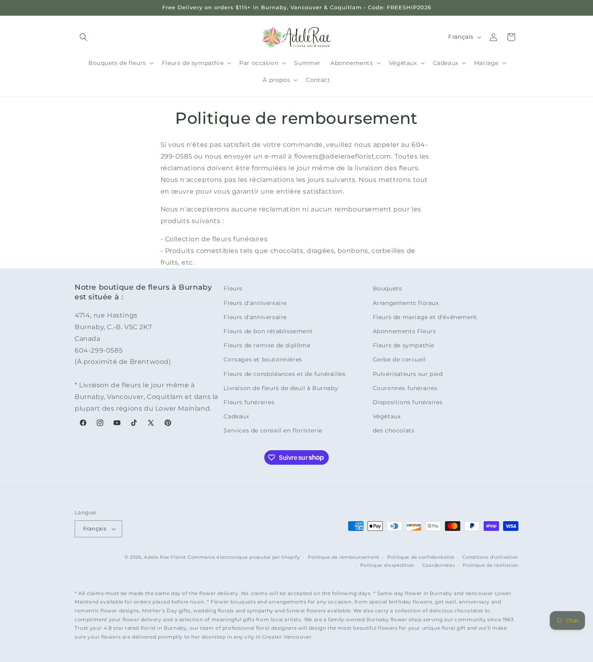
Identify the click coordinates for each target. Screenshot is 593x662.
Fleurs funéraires (248, 402)
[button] (83, 37)
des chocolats (394, 430)
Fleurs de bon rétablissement (268, 331)
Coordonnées (438, 565)
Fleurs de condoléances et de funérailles (284, 374)
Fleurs (232, 288)
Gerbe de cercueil (399, 359)
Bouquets (387, 288)
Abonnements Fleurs (404, 331)
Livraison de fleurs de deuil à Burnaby (280, 388)
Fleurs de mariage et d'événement (425, 317)
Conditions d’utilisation (490, 557)
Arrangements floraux (406, 303)
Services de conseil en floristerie (272, 430)
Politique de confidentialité (421, 557)
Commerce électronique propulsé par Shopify (244, 557)
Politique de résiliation (490, 565)
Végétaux (387, 416)
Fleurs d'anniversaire (255, 303)
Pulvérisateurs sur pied (408, 374)
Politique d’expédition (387, 565)
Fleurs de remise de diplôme (266, 345)
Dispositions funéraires (408, 402)
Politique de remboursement (343, 557)
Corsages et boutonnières (262, 359)
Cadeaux (236, 416)
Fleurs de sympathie (403, 345)
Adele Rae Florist (165, 557)
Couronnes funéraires (405, 388)
